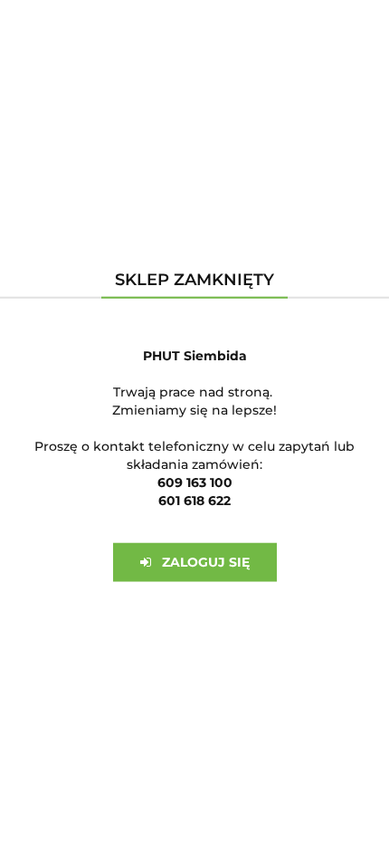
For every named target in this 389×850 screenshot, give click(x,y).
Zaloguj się (200, 562)
